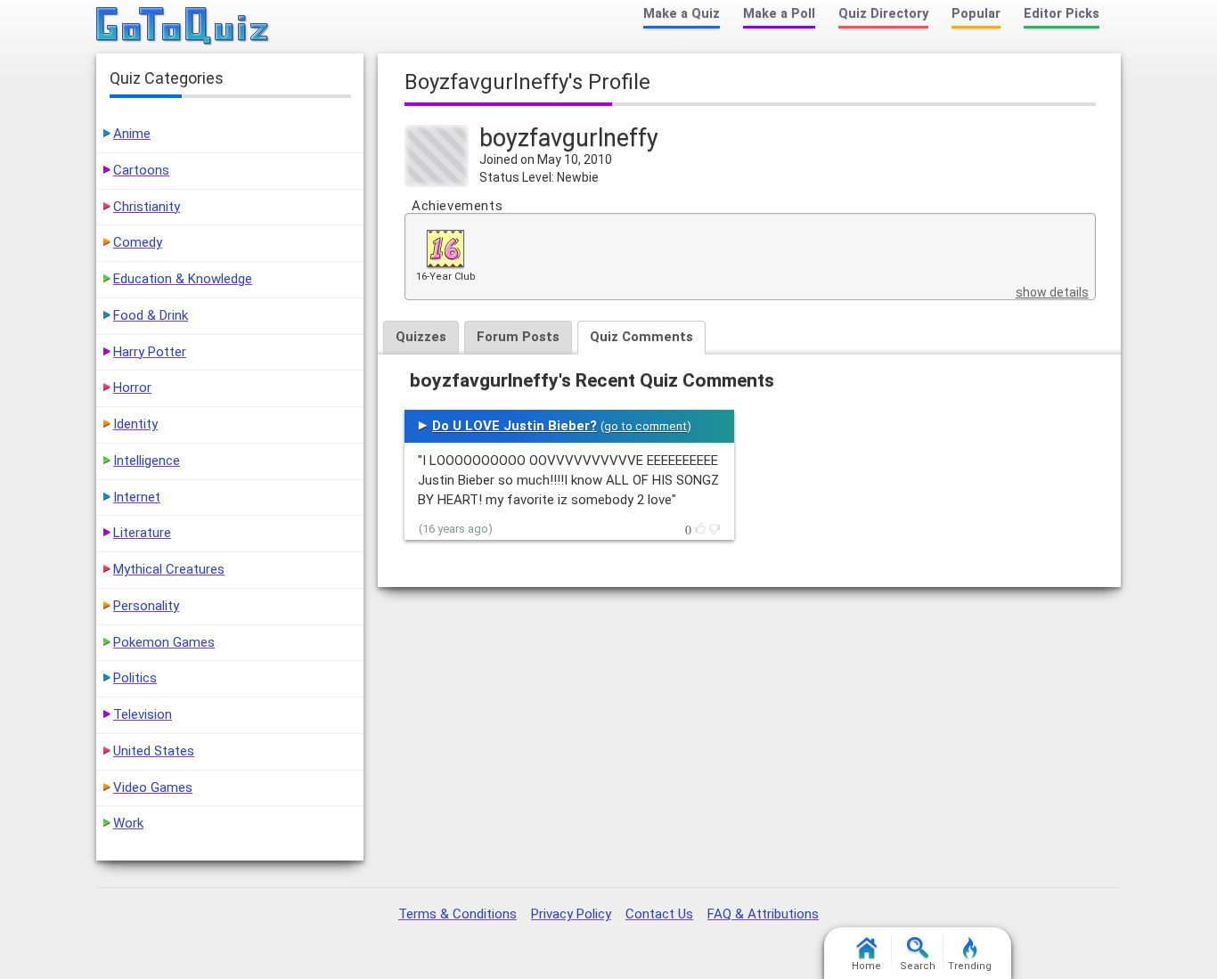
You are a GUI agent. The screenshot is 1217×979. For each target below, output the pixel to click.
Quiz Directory (883, 13)
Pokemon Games (164, 642)
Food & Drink (150, 315)
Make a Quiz (681, 13)
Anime (132, 134)
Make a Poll (779, 13)
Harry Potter (149, 352)
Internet (136, 497)
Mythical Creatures (169, 569)
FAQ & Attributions (763, 914)
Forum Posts (518, 337)
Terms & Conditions (457, 914)
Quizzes (421, 337)
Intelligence (146, 461)
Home (866, 966)
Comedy (137, 242)
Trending (970, 966)
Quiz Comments (641, 337)
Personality (146, 606)
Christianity (146, 207)
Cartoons (141, 170)
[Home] (183, 26)
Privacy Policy (571, 914)
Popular (976, 13)
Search (917, 966)
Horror (132, 387)
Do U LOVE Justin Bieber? (514, 426)
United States (153, 751)
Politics (135, 678)
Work (128, 823)
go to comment (645, 426)
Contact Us (659, 914)
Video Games (152, 787)
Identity (135, 424)
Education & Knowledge (182, 279)
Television (142, 714)
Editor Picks (1061, 13)
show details (1052, 292)
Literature (142, 533)
